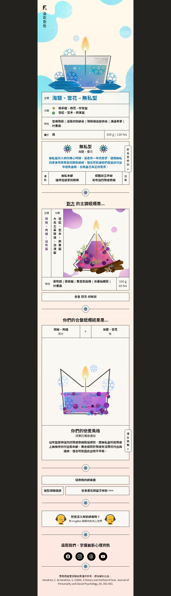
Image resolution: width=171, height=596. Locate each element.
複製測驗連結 (52, 490)
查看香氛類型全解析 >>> (97, 490)
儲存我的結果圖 (85, 480)
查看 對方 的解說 (85, 296)
